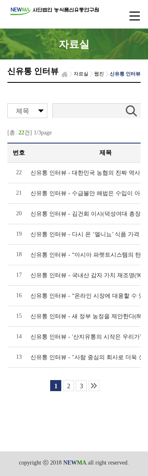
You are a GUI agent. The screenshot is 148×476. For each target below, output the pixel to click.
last (93, 385)
